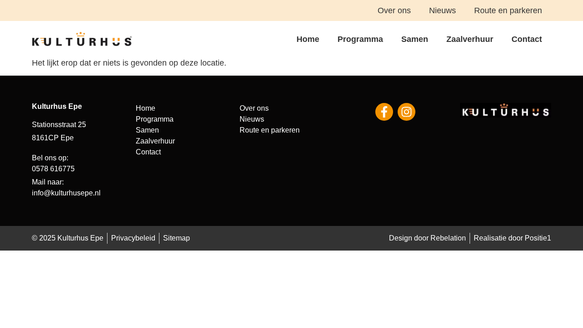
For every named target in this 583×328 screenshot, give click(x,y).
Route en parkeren (508, 10)
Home (308, 39)
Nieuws (442, 10)
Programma (360, 39)
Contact (526, 39)
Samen (414, 39)
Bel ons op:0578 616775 (53, 163)
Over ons (394, 10)
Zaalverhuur (469, 39)
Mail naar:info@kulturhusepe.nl (66, 187)
